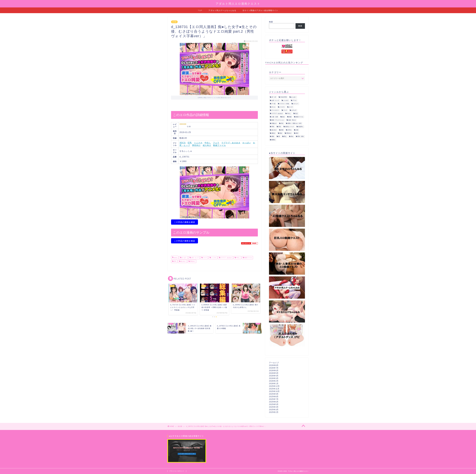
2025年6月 (274, 402)
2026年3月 (274, 378)
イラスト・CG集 (284, 103)
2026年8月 (274, 365)
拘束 (282, 130)
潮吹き (273, 133)
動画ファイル (219, 145)
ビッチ (291, 107)
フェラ (216, 143)
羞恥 (273, 136)
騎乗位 (273, 139)
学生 (282, 123)
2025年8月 (274, 396)
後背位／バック (289, 126)
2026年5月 (274, 373)
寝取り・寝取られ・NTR (294, 123)
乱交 (296, 113)
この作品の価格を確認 (184, 222)
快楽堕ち (300, 126)
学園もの (274, 123)
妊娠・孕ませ (292, 120)
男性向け (196, 145)
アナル (294, 100)
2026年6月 (274, 370)
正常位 (289, 130)
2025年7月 (274, 399)
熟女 (281, 133)
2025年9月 (274, 394)
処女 (283, 116)
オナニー (295, 103)
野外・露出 (301, 136)
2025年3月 (274, 410)
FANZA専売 (283, 97)
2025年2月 (274, 412)
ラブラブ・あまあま (230, 143)
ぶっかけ (285, 100)
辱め (292, 136)
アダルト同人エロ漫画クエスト (238, 3)
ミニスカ (198, 143)
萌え (285, 136)
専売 (273, 126)
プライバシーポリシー (176, 471)
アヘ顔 (273, 103)
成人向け (207, 145)
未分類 (174, 22)
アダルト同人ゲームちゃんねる (222, 10)
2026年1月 (274, 383)
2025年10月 (274, 391)
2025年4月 (274, 407)
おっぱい (246, 143)
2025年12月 (274, 386)
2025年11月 (274, 389)
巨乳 (190, 143)
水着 (297, 130)
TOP (200, 10)
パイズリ (282, 107)
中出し (208, 143)
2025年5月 (274, 404)
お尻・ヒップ (195, 257)
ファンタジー (275, 110)
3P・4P (274, 97)
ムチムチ (293, 110)
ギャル (273, 107)
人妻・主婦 (275, 116)
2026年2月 (274, 381)
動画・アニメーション (278, 120)
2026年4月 (274, 376)
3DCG (182, 143)
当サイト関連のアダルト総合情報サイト (260, 10)
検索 (271, 22)
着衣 (297, 133)
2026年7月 (274, 368)
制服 (290, 116)
